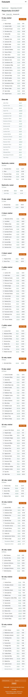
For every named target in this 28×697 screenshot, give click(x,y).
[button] (25, 2)
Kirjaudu (14, 683)
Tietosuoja (19, 693)
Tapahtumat (5, 8)
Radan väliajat (22, 19)
